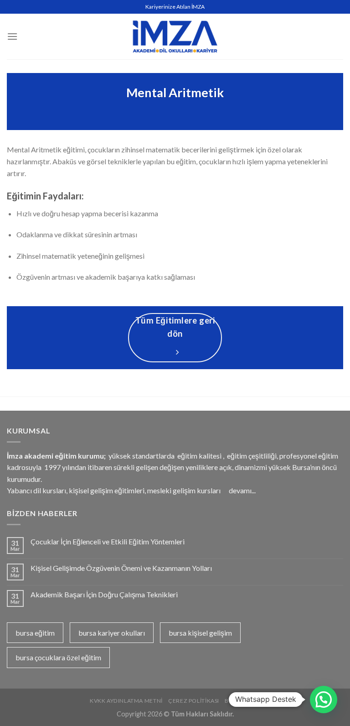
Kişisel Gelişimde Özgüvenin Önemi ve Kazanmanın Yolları (121, 568)
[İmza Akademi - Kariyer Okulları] (175, 36)
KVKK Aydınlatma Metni (126, 700)
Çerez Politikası (193, 700)
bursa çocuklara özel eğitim (58, 657)
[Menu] (12, 36)
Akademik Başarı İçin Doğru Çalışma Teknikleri (104, 594)
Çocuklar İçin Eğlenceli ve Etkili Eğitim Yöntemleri (108, 541)
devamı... (242, 490)
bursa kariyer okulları (111, 632)
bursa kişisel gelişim (200, 632)
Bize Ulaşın (242, 700)
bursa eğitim (35, 632)
